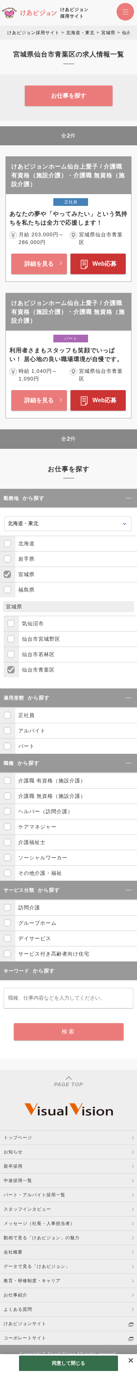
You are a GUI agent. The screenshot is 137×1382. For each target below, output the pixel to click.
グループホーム (37, 923)
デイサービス (34, 938)
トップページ (18, 1137)
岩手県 (26, 559)
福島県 (26, 590)
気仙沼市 (33, 623)
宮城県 (108, 32)
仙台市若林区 (38, 654)
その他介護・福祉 (40, 873)
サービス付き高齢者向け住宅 (54, 954)
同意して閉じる (68, 1363)
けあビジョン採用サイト (33, 32)
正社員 (26, 715)
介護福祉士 (32, 842)
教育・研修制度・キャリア (32, 1280)
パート (26, 746)
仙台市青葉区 (38, 670)
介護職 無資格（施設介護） (52, 796)
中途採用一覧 (18, 1180)
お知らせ (13, 1151)
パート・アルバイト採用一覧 (34, 1194)
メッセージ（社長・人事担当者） (39, 1223)
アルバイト (32, 731)
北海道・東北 (80, 32)
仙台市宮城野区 (41, 639)
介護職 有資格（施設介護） (52, 780)
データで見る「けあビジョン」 (37, 1266)
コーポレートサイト (25, 1338)
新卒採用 (13, 1166)
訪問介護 (29, 907)
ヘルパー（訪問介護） (45, 811)
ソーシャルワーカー (43, 858)
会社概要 (13, 1252)
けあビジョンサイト (25, 1323)
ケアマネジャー (37, 827)
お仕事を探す (68, 95)
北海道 (26, 543)
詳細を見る (39, 264)
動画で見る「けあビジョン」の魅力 (42, 1237)
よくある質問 (18, 1309)
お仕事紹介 (15, 1295)
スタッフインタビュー (27, 1209)
